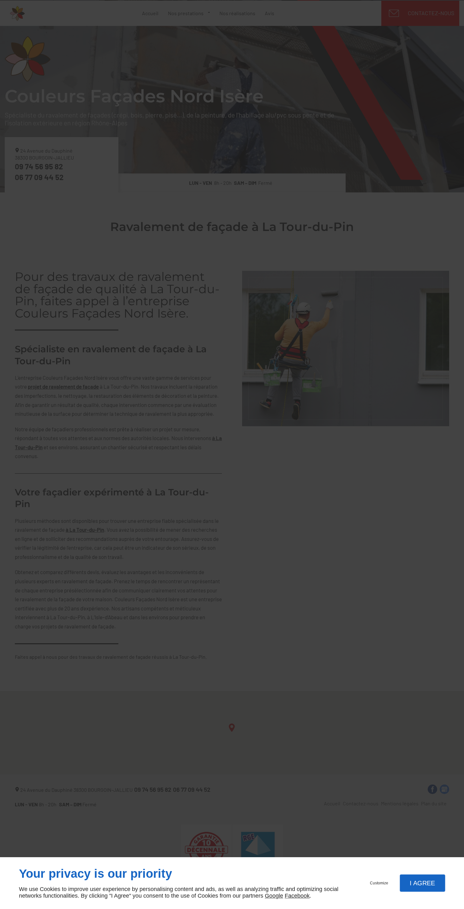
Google (274, 896)
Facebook (297, 896)
